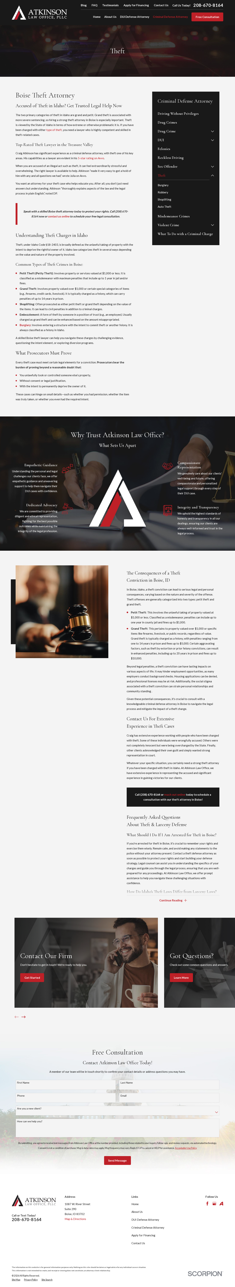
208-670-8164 (208, 5)
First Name (23, 1082)
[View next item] (23, 1017)
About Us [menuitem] (110, 16)
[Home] (39, 12)
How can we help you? (29, 1121)
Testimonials (110, 5)
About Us (137, 1211)
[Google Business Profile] (214, 1203)
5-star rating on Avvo (91, 158)
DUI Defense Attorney (145, 1219)
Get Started (32, 977)
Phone (21, 1095)
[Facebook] (207, 1203)
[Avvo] (221, 1203)
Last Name (127, 1082)
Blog (84, 5)
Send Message (117, 1160)
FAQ (94, 5)
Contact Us (161, 5)
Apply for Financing (136, 5)
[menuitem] (186, 113)
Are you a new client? (29, 1108)
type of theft (54, 129)
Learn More (181, 977)
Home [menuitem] (97, 16)
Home (135, 1204)
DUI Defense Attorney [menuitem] (134, 16)
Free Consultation (207, 17)
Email (123, 1095)
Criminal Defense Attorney (147, 1227)
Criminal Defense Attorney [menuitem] (170, 16)
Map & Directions (75, 1219)
